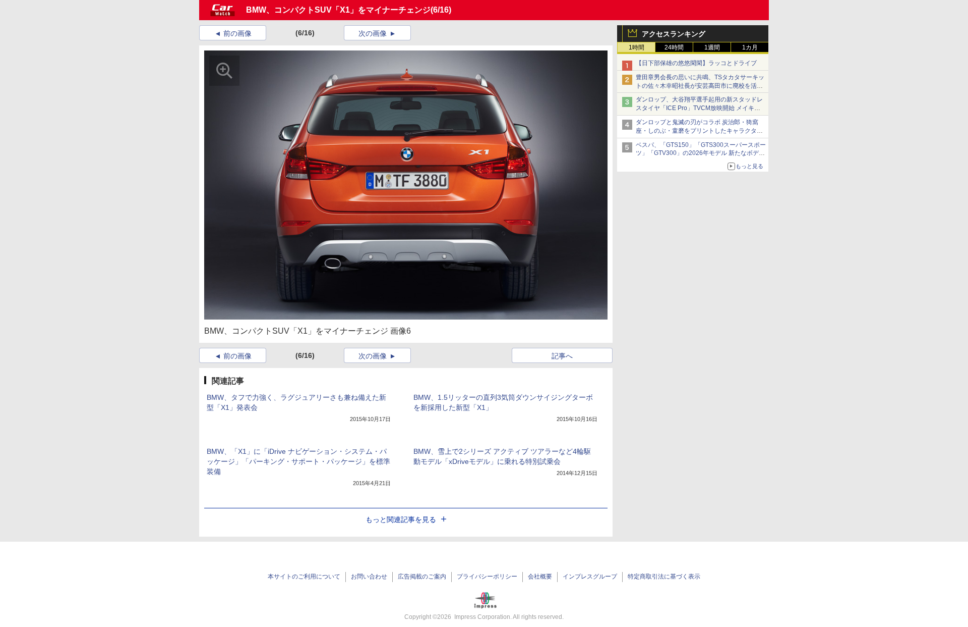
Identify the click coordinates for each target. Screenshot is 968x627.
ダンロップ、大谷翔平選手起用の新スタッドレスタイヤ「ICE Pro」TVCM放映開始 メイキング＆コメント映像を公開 (699, 108)
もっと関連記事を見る (401, 519)
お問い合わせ (369, 576)
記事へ (562, 356)
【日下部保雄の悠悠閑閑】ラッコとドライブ (696, 63)
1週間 (712, 47)
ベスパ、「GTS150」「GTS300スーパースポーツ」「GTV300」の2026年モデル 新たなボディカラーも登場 (701, 153)
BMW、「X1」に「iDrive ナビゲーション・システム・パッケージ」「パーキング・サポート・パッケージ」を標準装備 (298, 461)
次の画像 (372, 33)
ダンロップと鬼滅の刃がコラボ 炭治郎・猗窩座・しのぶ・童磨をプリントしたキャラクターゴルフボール (699, 131)
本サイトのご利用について (304, 576)
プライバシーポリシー (487, 576)
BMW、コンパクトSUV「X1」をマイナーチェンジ (338, 10)
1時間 (636, 47)
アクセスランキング (673, 34)
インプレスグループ (590, 576)
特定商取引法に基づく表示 (664, 576)
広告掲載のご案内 (422, 576)
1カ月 (750, 47)
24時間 (674, 47)
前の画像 (237, 33)
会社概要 (540, 576)
